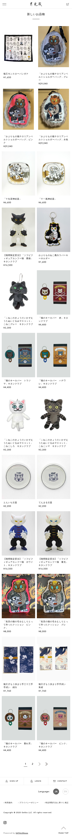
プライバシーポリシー (29, 803)
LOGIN (38, 781)
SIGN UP (14, 781)
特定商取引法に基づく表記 (57, 803)
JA (56, 791)
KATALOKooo (22, 833)
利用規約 (8, 803)
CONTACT (62, 781)
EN (65, 791)
